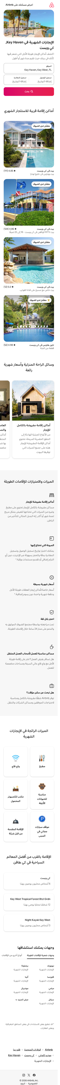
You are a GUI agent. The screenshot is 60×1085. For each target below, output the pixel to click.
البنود (22, 1083)
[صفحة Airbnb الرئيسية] (51, 5)
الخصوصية (33, 1083)
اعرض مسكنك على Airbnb (19, 4)
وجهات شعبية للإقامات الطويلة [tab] (40, 955)
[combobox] (29, 70)
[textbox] (41, 81)
